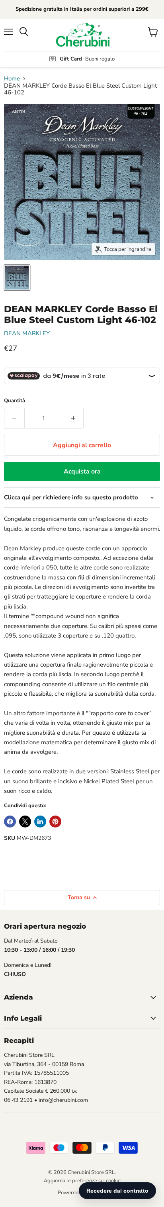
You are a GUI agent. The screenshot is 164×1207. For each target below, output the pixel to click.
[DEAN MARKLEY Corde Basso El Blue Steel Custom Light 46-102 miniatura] (17, 277)
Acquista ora (82, 471)
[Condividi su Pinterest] (55, 821)
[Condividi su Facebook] (10, 821)
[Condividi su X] (25, 821)
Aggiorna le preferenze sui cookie (82, 1180)
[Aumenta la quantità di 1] (73, 418)
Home (12, 78)
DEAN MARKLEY (27, 333)
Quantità (14, 401)
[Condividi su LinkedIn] (40, 821)
